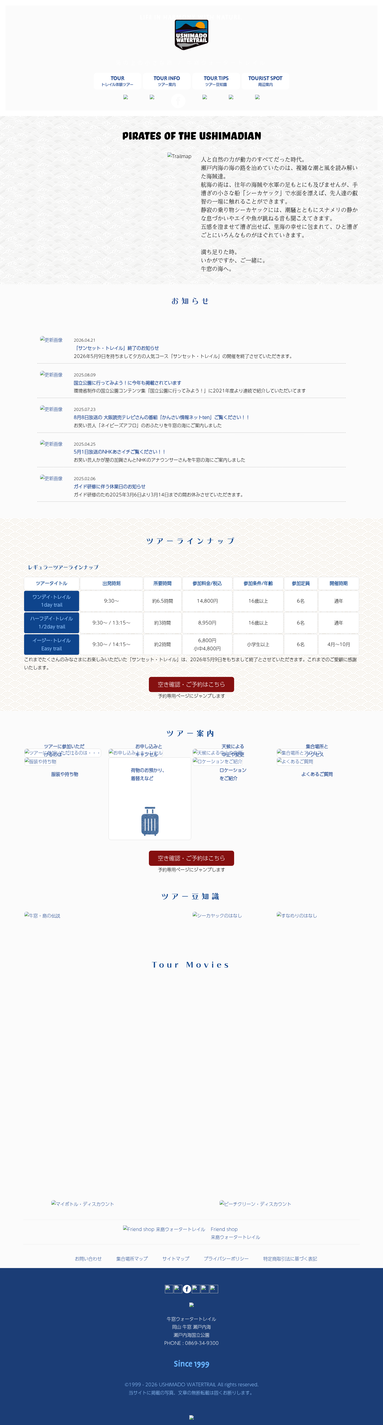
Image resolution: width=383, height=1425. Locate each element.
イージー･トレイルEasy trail (52, 644)
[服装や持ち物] (40, 761)
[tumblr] (204, 97)
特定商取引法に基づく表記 (290, 1258)
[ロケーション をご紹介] (218, 761)
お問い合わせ (88, 1258)
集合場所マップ (132, 1258)
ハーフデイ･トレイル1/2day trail (51, 622)
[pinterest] (231, 97)
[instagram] (152, 97)
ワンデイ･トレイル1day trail (52, 601)
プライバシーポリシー (226, 1258)
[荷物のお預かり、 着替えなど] (150, 838)
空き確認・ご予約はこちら (191, 684)
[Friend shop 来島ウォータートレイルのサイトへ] (164, 1229)
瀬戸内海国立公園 (191, 1334)
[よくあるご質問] (295, 761)
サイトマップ (175, 1258)
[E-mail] (125, 97)
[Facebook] (178, 106)
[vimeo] (257, 97)
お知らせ (191, 299)
